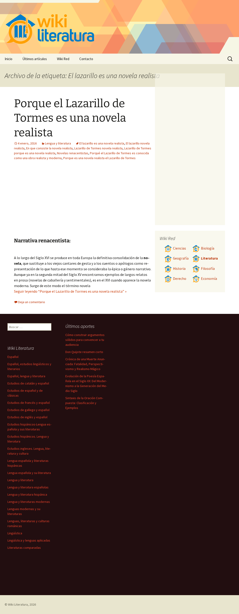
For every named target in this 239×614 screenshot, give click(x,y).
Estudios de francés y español (28, 403)
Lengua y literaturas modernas (28, 502)
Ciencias (179, 248)
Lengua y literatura (58, 143)
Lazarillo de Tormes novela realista (98, 148)
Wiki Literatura (18, 604)
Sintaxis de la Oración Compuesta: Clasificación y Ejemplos (84, 403)
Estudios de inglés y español (27, 417)
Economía (209, 278)
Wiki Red (63, 59)
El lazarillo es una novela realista (101, 143)
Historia (179, 268)
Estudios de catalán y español (28, 383)
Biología (207, 248)
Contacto (86, 59)
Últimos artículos (34, 59)
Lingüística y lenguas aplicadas (28, 540)
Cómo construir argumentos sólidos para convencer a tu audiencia (85, 340)
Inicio (8, 59)
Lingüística (14, 533)
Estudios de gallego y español (28, 410)
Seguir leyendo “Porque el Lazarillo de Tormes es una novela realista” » (70, 291)
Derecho (179, 278)
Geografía (181, 258)
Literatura (209, 258)
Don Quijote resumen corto (84, 352)
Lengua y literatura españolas (28, 487)
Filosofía (208, 268)
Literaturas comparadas (24, 547)
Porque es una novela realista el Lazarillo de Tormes (99, 158)
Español (12, 357)
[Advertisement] (55, 202)
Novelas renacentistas (72, 153)
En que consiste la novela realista (49, 148)
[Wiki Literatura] (119, 27)
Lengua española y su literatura (29, 473)
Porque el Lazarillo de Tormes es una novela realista (70, 118)
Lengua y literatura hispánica (27, 494)
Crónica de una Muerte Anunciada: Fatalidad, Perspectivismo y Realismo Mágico (85, 364)
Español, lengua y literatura (26, 376)
